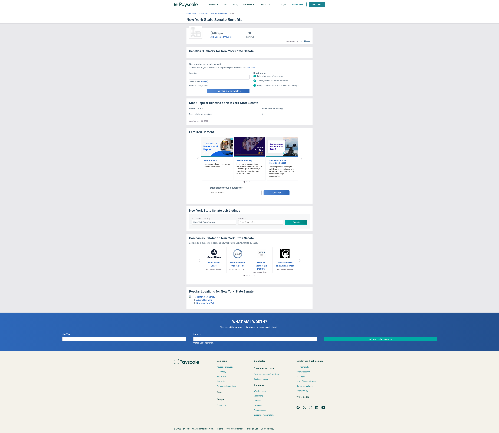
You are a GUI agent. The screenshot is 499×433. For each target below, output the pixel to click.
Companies (203, 13)
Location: (193, 73)
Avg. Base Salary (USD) (221, 37)
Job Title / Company (201, 218)
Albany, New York (204, 300)
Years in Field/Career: (199, 85)
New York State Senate (219, 13)
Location (242, 218)
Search (296, 222)
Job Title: (66, 334)
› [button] (301, 158)
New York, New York (205, 303)
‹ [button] (198, 158)
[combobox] (219, 77)
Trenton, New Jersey (205, 297)
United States (191, 13)
